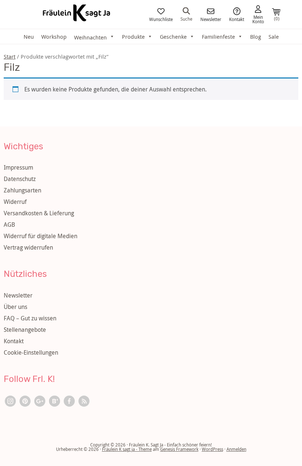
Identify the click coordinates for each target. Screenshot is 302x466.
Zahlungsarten (22, 190)
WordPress (212, 449)
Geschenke (173, 36)
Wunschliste (161, 18)
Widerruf (15, 202)
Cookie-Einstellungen (31, 352)
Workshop (54, 36)
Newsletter (210, 18)
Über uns (15, 307)
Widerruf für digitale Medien (40, 236)
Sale (273, 36)
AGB (9, 224)
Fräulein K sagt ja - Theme (127, 449)
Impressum (18, 167)
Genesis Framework (179, 449)
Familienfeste (218, 36)
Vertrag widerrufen (28, 247)
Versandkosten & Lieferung (39, 213)
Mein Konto (258, 19)
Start (9, 56)
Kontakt (236, 18)
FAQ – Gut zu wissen (30, 318)
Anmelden (236, 449)
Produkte (133, 36)
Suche (186, 18)
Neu (29, 36)
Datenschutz (20, 179)
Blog (255, 36)
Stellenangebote (25, 330)
